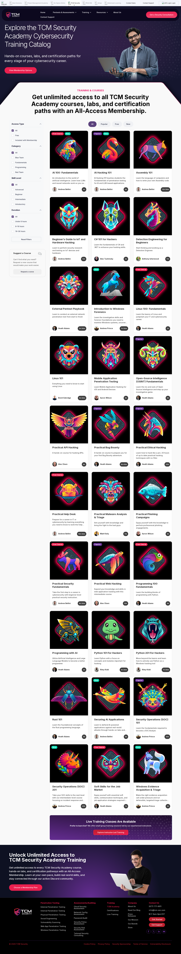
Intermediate (20, 199)
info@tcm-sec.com (157, 910)
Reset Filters (26, 239)
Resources (101, 12)
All (16, 130)
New (128, 124)
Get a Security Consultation (161, 15)
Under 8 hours (21, 221)
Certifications (113, 910)
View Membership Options (20, 70)
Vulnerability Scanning (50, 922)
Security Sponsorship (121, 944)
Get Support (157, 925)
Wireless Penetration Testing (53, 930)
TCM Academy (113, 907)
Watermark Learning (114, 3)
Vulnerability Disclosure (160, 944)
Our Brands (133, 924)
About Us (117, 12)
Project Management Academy (37, 3)
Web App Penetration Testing (53, 926)
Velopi (100, 3)
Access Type (18, 124)
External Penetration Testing (53, 907)
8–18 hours (19, 226)
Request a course (27, 272)
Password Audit (80, 918)
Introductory (20, 204)
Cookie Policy (89, 944)
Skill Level (16, 178)
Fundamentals (21, 162)
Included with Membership (26, 140)
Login (173, 3)
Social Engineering (49, 919)
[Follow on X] (154, 931)
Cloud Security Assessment (80, 907)
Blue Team (19, 157)
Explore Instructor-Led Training (111, 832)
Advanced (19, 189)
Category (16, 146)
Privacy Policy (104, 944)
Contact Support (148, 3)
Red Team (19, 172)
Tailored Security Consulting (81, 934)
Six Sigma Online (59, 3)
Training (85, 12)
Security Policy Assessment (80, 923)
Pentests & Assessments (63, 12)
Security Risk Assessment (79, 929)
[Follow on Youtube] (164, 931)
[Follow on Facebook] (148, 931)
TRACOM (88, 3)
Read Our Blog (134, 910)
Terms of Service (140, 944)
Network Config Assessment (80, 913)
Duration (16, 210)
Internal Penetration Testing (53, 911)
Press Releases (132, 915)
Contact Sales (131, 3)
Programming (20, 167)
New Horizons (17, 3)
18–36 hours (20, 231)
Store (130, 928)
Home (42, 12)
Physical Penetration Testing (53, 915)
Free (17, 135)
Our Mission (133, 920)
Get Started (157, 919)
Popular (104, 124)
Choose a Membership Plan (26, 887)
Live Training (112, 914)
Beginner (18, 194)
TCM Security (75, 3)
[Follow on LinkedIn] (159, 931)
